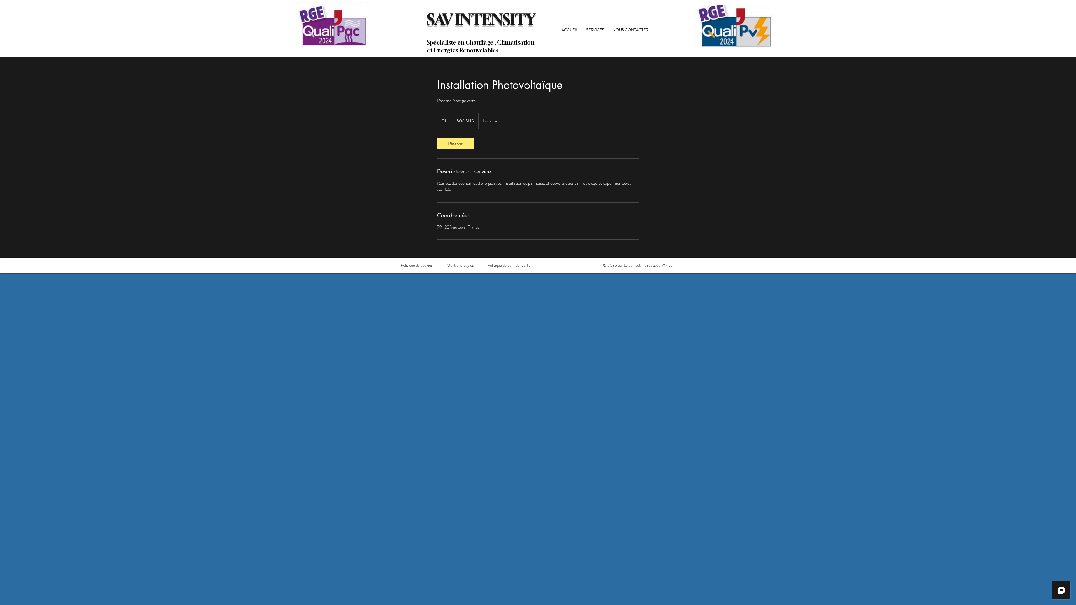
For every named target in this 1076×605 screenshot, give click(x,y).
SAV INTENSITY (481, 19)
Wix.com (668, 265)
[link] (455, 143)
